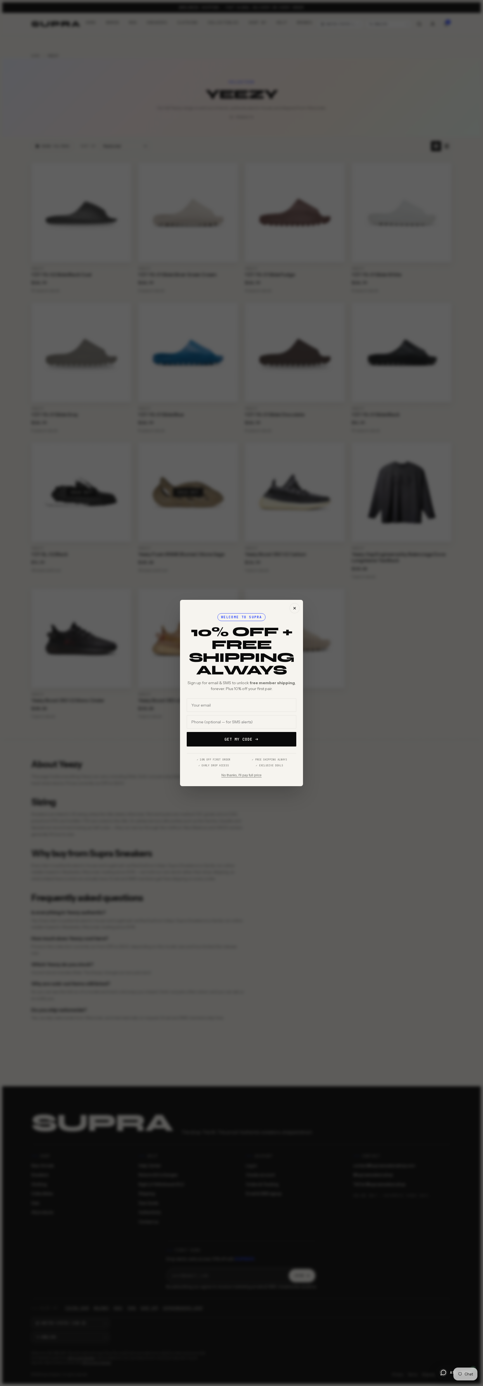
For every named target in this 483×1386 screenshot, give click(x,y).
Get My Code (238, 739)
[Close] (295, 608)
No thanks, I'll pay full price (241, 775)
